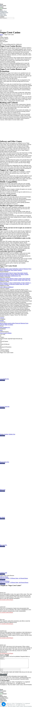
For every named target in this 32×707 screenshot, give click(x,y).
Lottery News (3, 15)
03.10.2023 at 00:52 (5, 599)
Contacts (2, 16)
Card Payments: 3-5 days (19, 282)
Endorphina (15, 268)
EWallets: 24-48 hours (9, 284)
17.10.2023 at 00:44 (5, 623)
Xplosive (19, 270)
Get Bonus (2, 579)
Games (1, 7)
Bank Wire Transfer (5, 278)
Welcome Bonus (4, 577)
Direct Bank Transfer (22, 273)
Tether (8, 275)
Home (1, 4)
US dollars (10, 324)
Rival (30, 268)
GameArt (20, 268)
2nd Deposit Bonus (4, 581)
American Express (4, 273)
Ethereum (7, 274)
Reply (11, 599)
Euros (26, 323)
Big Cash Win (3, 545)
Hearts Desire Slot (4, 462)
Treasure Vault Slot (4, 406)
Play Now (2, 380)
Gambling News (4, 12)
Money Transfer (24, 274)
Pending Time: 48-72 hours (22, 284)
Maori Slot (2, 489)
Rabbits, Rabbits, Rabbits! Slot (7, 434)
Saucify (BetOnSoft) (5, 270)
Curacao (2, 317)
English (2, 320)
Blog (1, 9)
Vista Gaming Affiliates (5, 333)
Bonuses (4, 8)
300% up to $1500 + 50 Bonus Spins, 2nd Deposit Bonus (14, 582)
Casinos (4, 5)
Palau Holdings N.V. (5, 327)
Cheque (15, 273)
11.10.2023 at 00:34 (5, 612)
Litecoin (12, 274)
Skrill (5, 275)
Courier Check (21, 278)
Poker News (3, 14)
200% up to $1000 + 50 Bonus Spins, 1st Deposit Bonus (14, 578)
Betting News (3, 11)
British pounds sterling (9, 323)
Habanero (25, 268)
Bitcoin (11, 273)
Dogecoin (2, 274)
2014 (1, 330)
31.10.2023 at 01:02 (5, 653)
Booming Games (8, 268)
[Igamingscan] (7, 2)
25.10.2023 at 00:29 (5, 638)
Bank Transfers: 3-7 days (6, 282)
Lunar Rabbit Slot (4, 379)
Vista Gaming (13, 270)
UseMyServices (14, 275)
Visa (20, 275)
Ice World (2, 517)
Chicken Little (3, 572)
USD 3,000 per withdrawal (6, 287)
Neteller (2, 275)
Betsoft (1, 268)
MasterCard (17, 274)
